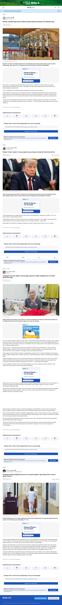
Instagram (54, 261)
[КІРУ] (58, 7)
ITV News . (26, 519)
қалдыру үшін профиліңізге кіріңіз (30, 126)
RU (55, 7)
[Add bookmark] (55, 258)
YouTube (52, 215)
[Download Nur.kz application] (31, 3)
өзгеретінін (47, 223)
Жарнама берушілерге (53, 598)
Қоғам (4, 14)
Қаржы (4, 268)
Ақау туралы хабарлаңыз (40, 598)
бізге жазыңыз (17, 107)
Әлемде (4, 467)
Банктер (8, 268)
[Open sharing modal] (39, 257)
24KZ (17, 65)
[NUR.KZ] (31, 7)
